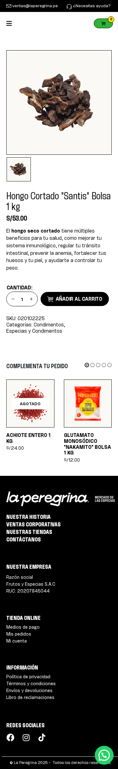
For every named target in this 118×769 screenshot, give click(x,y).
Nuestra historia (28, 516)
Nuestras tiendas (29, 531)
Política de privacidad (28, 677)
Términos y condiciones (31, 683)
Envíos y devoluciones (29, 690)
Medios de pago (23, 627)
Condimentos (49, 325)
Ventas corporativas (33, 524)
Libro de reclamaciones (30, 697)
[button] (87, 365)
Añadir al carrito (79, 299)
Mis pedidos (18, 634)
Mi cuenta (16, 641)
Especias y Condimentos (34, 331)
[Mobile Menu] (11, 23)
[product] (88, 403)
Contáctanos (23, 539)
